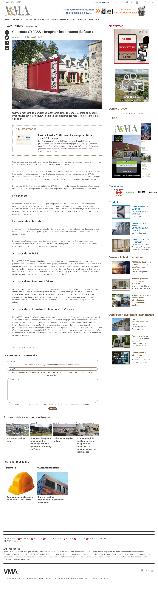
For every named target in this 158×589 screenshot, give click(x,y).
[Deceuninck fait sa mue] (17, 430)
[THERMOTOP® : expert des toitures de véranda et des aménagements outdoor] (121, 300)
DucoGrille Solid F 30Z (141, 207)
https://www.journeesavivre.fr (50, 246)
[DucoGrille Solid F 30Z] (121, 212)
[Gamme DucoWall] (121, 228)
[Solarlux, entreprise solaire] (64, 430)
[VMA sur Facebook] (7, 32)
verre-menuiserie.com (17, 578)
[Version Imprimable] (7, 48)
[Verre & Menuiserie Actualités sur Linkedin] (131, 2)
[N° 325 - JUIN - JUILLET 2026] (131, 151)
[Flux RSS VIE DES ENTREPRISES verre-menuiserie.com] (44, 538)
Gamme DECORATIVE (140, 240)
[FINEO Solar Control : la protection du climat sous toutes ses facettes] (121, 267)
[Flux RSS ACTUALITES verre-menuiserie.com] (19, 538)
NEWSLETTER (101, 538)
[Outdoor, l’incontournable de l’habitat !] (121, 325)
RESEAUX (69, 538)
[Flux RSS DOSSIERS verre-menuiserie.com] (32, 538)
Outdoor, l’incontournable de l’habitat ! (140, 321)
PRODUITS (81, 538)
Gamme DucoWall (139, 223)
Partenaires (116, 186)
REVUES (91, 538)
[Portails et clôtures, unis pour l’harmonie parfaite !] (121, 341)
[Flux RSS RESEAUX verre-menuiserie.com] (64, 538)
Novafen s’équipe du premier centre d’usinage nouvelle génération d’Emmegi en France (41, 443)
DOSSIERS (38, 538)
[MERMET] (141, 192)
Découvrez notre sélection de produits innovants (140, 355)
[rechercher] (112, 2)
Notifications (103, 578)
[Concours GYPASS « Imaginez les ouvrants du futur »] (21, 483)
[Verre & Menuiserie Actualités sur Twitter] (126, 2)
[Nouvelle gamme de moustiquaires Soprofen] (121, 284)
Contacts (17, 541)
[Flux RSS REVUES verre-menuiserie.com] (87, 538)
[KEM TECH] (118, 192)
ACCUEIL (13, 538)
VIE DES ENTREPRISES (53, 538)
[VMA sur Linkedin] (7, 43)
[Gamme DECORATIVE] (121, 245)
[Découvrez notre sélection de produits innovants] (121, 358)
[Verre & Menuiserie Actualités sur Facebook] (121, 2)
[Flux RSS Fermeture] (36, 27)
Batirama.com (78, 578)
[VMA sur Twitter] (7, 37)
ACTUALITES (25, 538)
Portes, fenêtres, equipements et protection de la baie (51, 500)
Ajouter (53, 409)
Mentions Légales (91, 578)
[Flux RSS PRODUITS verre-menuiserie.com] (75, 538)
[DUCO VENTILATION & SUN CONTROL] (129, 192)
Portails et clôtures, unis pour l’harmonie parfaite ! (140, 338)
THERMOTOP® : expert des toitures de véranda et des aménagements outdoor (141, 300)
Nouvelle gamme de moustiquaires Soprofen (140, 281)
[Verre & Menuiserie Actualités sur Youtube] (136, 2)
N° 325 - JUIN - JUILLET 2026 (132, 113)
